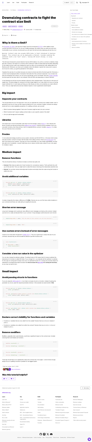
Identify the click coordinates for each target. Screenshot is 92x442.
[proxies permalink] (1, 134)
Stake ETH (22, 424)
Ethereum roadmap (77, 402)
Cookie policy (63, 437)
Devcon (57, 422)
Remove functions (76, 27)
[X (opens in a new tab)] (48, 434)
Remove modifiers (76, 47)
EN (85, 2)
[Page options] (9, 35)
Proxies (73, 22)
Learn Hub (4, 399)
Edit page (13, 35)
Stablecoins (22, 409)
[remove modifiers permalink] (1, 332)
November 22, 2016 (9, 46)
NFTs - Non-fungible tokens (26, 412)
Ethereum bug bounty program (62, 412)
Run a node (4, 417)
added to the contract (31, 125)
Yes (6, 378)
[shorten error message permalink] (1, 207)
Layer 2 (21, 426)
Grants (39, 412)
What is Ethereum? (6, 402)
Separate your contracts (77, 18)
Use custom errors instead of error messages (82, 34)
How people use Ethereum (8, 426)
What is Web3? (5, 409)
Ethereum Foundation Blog (61, 417)
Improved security (77, 404)
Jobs (43, 437)
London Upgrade (53, 75)
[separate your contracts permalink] (1, 99)
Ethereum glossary (6, 429)
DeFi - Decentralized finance (26, 415)
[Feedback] (89, 439)
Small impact (74, 39)
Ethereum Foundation (60, 415)
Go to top (86, 388)
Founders (40, 422)
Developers (5, 10)
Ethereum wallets (6, 407)
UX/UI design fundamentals (44, 417)
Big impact (73, 15)
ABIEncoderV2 (17, 281)
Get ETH (22, 404)
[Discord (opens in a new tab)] (51, 434)
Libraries (74, 20)
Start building (40, 407)
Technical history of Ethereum (79, 407)
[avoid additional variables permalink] (1, 176)
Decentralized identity (25, 421)
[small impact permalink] (1, 271)
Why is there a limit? (75, 13)
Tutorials (13, 10)
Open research (76, 409)
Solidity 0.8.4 (27, 234)
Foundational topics (42, 415)
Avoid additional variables (77, 29)
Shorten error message (77, 32)
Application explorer (24, 407)
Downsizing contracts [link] (24, 10)
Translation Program (59, 409)
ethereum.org (6, 392)
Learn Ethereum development (44, 409)
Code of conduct (37, 437)
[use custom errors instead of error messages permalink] (1, 231)
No (13, 378)
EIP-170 (40, 46)
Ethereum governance (78, 415)
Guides (21, 399)
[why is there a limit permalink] (1, 42)
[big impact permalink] (1, 92)
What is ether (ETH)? (6, 404)
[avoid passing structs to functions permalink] (1, 277)
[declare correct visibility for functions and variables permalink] (1, 317)
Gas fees (4, 415)
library (44, 123)
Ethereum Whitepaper (78, 399)
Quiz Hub (4, 424)
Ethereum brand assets (27, 437)
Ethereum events (59, 404)
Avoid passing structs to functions (79, 41)
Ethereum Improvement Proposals (80, 412)
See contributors (16, 369)
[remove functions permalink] (1, 158)
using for (49, 127)
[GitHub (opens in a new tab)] (41, 434)
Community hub (58, 399)
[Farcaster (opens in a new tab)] (44, 434)
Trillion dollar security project (79, 420)
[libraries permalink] (1, 120)
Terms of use (56, 437)
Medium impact (74, 25)
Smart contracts (5, 412)
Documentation (41, 404)
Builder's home (41, 399)
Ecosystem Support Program (62, 420)
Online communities (59, 402)
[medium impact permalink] (1, 152)
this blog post (50, 139)
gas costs (40, 262)
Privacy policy (49, 437)
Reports (75, 417)
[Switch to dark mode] (77, 2)
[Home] (3, 2)
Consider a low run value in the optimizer (81, 36)
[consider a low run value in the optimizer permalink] (1, 253)
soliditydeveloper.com (17, 29)
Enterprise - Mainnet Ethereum (45, 420)
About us (19, 437)
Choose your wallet (24, 402)
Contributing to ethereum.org (61, 407)
